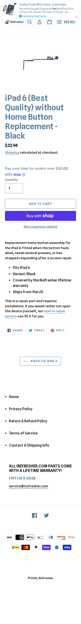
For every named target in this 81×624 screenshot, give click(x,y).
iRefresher (45, 578)
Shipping (12, 152)
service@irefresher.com (28, 486)
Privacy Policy (20, 409)
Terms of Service (23, 433)
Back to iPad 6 (44, 361)
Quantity (11, 179)
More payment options (40, 226)
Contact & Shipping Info (29, 445)
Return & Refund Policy (28, 421)
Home (14, 397)
